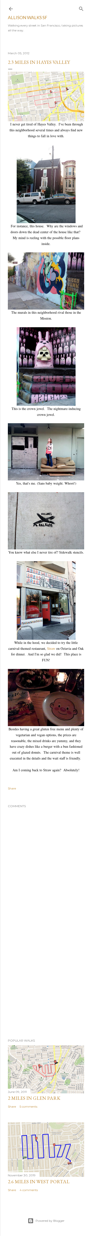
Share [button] (12, 788)
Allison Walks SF (27, 17)
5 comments (28, 1106)
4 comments (29, 1190)
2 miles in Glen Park (34, 1098)
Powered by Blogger (50, 1220)
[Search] (81, 8)
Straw (51, 648)
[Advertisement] (46, 980)
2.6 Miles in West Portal (38, 1181)
